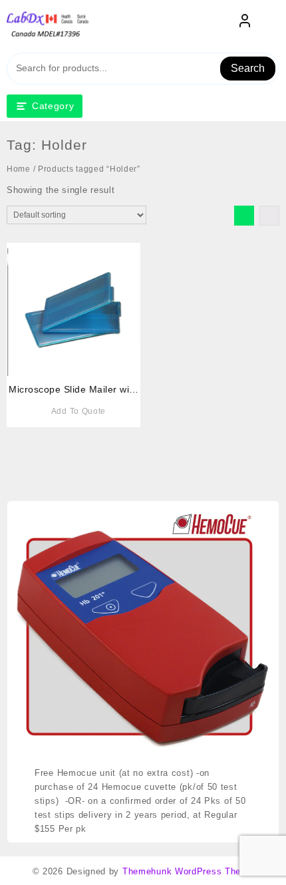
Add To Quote (78, 411)
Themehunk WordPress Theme (188, 871)
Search (248, 68)
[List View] (269, 216)
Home (19, 169)
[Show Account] (244, 23)
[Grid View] (244, 216)
